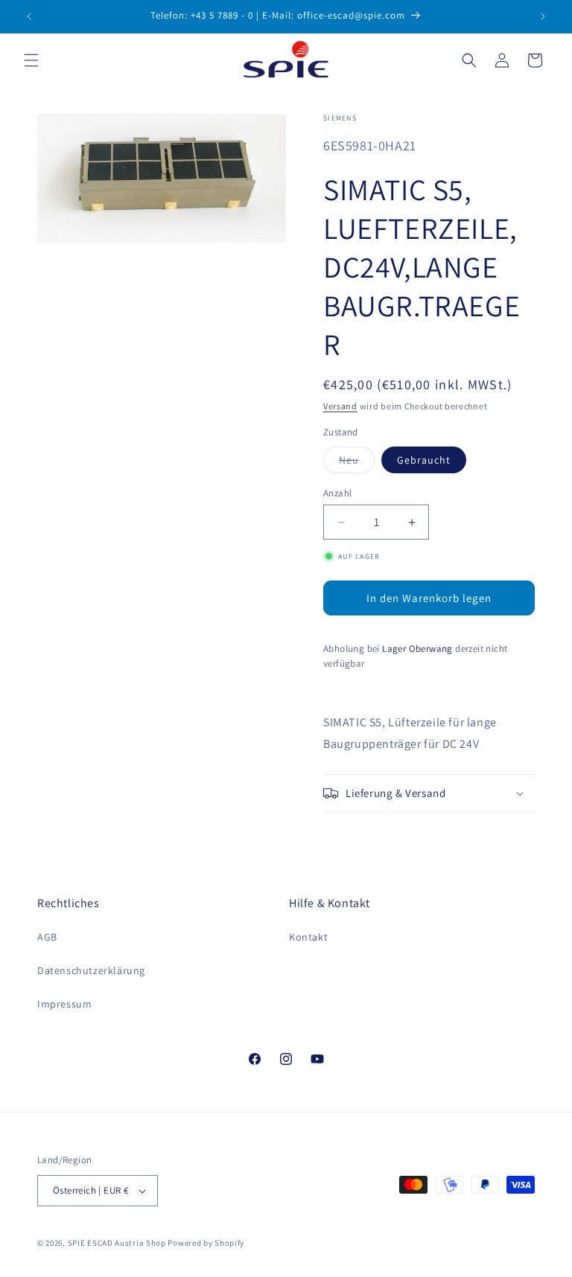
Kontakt (308, 937)
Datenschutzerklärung (91, 970)
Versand (340, 406)
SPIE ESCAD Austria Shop (117, 1243)
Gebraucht (424, 460)
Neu (357, 462)
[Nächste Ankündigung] (543, 16)
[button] (31, 60)
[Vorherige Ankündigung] (29, 16)
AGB (47, 937)
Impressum (64, 1004)
